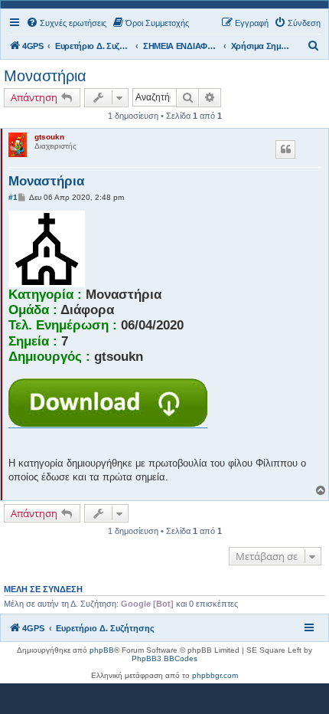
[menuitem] (66, 23)
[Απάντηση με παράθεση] (285, 149)
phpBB (102, 650)
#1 (13, 197)
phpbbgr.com (215, 675)
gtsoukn (49, 137)
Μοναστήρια (45, 75)
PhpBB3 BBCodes (164, 658)
